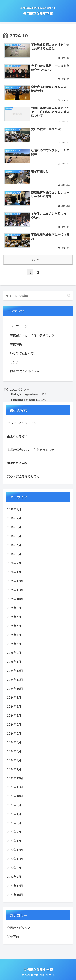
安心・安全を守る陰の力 (23, 476)
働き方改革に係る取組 (24, 371)
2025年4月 (14, 634)
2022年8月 (14, 868)
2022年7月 (14, 876)
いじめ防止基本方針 (23, 353)
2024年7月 (14, 715)
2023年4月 (14, 814)
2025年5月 (14, 625)
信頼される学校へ (19, 463)
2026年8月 (14, 509)
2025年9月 (14, 607)
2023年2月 (14, 832)
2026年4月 (14, 545)
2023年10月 (15, 796)
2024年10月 (15, 688)
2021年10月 (15, 894)
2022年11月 (15, 859)
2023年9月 (14, 805)
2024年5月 (14, 733)
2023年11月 (15, 787)
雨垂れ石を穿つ (17, 436)
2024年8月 (14, 706)
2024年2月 (14, 760)
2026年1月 (14, 572)
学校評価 (16, 344)
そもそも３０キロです (22, 422)
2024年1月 (14, 769)
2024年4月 (14, 742)
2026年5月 (14, 536)
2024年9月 (14, 697)
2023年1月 (14, 841)
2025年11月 (15, 590)
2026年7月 (14, 518)
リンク (14, 362)
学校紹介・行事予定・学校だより (32, 335)
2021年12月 (15, 885)
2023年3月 (14, 823)
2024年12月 (15, 670)
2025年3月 (14, 643)
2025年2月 (14, 652)
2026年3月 (14, 554)
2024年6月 (14, 724)
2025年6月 (14, 616)
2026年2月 (14, 563)
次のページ (38, 260)
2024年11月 (15, 679)
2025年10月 (15, 599)
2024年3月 (14, 751)
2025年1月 (14, 661)
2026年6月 (14, 527)
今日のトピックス (19, 927)
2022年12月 (15, 850)
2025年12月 (15, 581)
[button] (69, 296)
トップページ (19, 326)
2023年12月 (15, 778)
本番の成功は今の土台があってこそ (30, 449)
